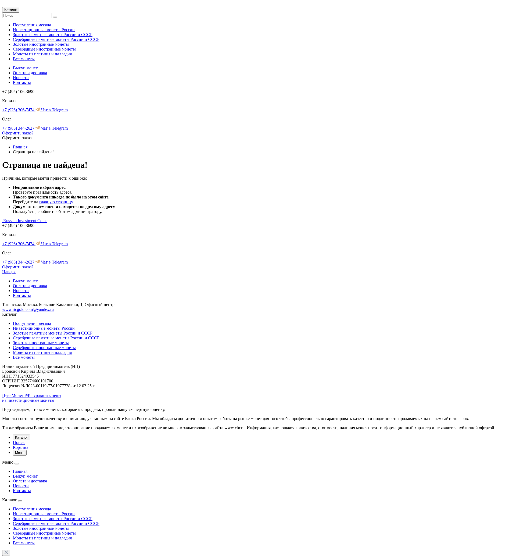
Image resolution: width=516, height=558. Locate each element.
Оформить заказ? (17, 133)
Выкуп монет (25, 68)
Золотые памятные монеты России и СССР (52, 34)
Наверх (9, 271)
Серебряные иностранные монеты (44, 49)
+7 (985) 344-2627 (18, 128)
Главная (20, 147)
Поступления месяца (32, 25)
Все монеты (24, 58)
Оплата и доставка (30, 72)
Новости (21, 77)
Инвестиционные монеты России (44, 29)
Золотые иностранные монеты (41, 44)
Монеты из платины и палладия (42, 54)
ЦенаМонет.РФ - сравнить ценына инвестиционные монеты (31, 398)
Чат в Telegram (54, 110)
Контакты (22, 82)
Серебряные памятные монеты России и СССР (56, 39)
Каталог (10, 10)
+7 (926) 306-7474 (18, 110)
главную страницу (56, 202)
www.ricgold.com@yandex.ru (28, 309)
